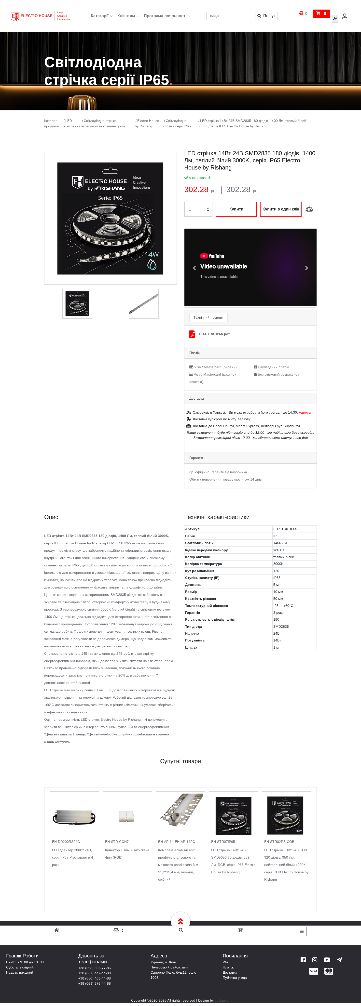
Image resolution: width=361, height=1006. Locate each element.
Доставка (230, 972)
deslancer (222, 1000)
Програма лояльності (165, 16)
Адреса (305, 412)
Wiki (226, 962)
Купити (236, 209)
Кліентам (126, 16)
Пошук (269, 16)
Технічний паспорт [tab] (208, 317)
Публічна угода (235, 977)
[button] (194, 267)
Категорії (100, 16)
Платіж (228, 967)
